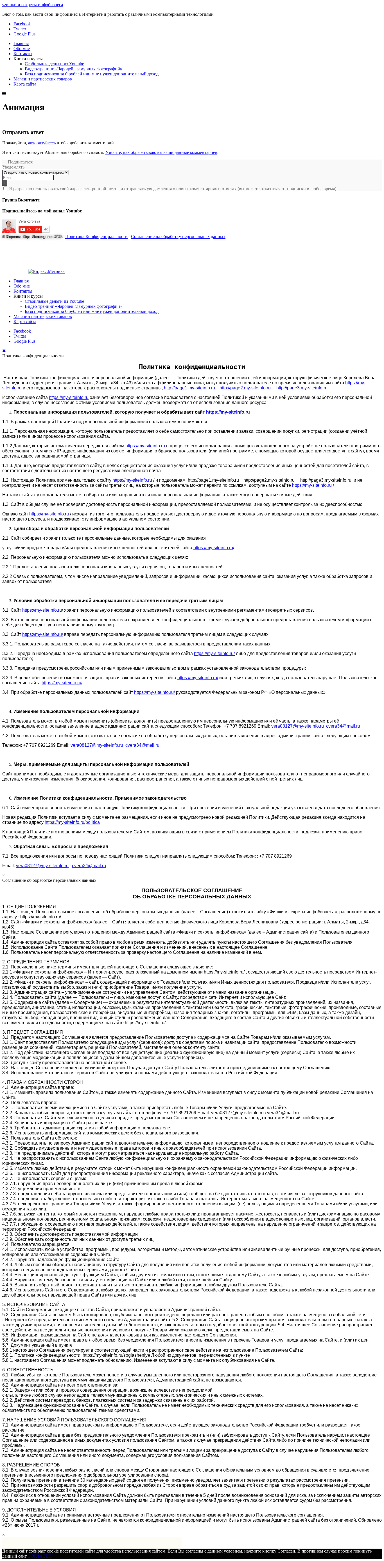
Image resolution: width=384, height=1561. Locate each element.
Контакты (22, 53)
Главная (21, 43)
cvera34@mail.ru (343, 726)
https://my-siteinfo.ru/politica (72, 822)
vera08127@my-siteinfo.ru (297, 726)
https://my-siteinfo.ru (69, 397)
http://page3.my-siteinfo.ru (301, 387)
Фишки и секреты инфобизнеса (32, 4)
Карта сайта (24, 84)
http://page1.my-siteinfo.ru (189, 387)
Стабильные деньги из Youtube (54, 63)
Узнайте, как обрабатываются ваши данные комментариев (161, 152)
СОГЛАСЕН (40, 1556)
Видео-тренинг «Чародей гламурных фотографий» (73, 68)
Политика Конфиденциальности (96, 236)
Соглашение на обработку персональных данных (178, 236)
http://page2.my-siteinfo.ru (245, 387)
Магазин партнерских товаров (42, 79)
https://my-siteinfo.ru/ (42, 634)
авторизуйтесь (42, 142)
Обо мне (21, 48)
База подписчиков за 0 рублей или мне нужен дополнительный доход (92, 73)
